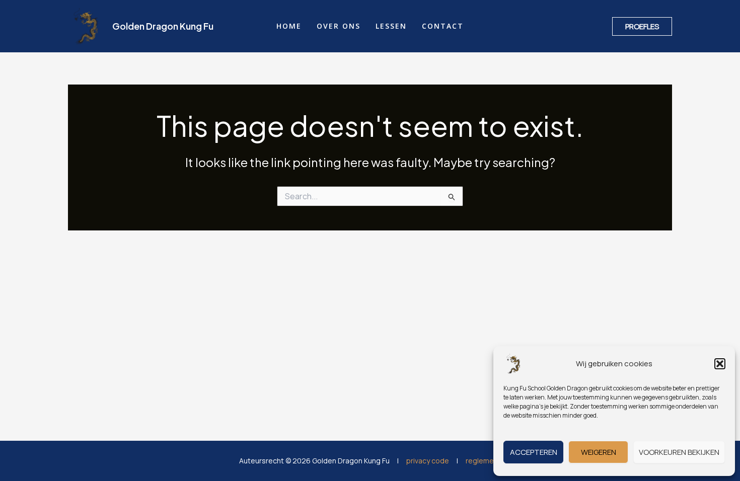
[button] (720, 364)
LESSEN (391, 26)
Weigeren (598, 452)
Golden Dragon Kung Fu (162, 26)
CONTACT (443, 26)
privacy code (427, 460)
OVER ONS (338, 26)
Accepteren (533, 452)
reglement (483, 460)
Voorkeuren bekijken (679, 452)
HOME (289, 26)
